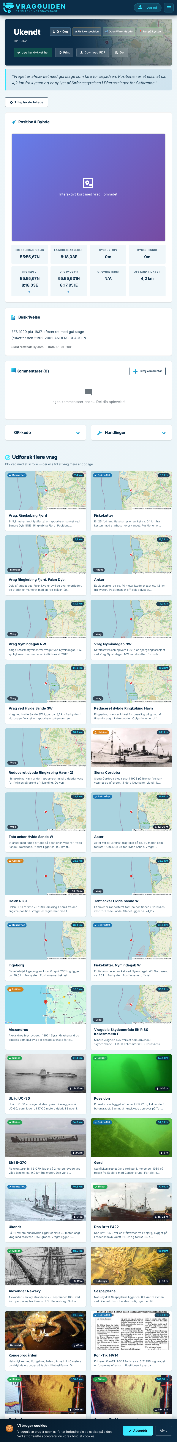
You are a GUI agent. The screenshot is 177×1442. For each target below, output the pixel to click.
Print (66, 52)
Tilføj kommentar (150, 371)
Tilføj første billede (28, 102)
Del (122, 52)
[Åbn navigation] (169, 7)
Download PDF (94, 52)
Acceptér (140, 1430)
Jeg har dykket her (35, 52)
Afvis (163, 1430)
